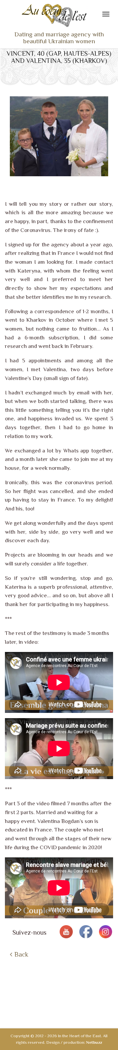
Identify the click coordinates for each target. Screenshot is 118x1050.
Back (21, 954)
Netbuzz (94, 1042)
